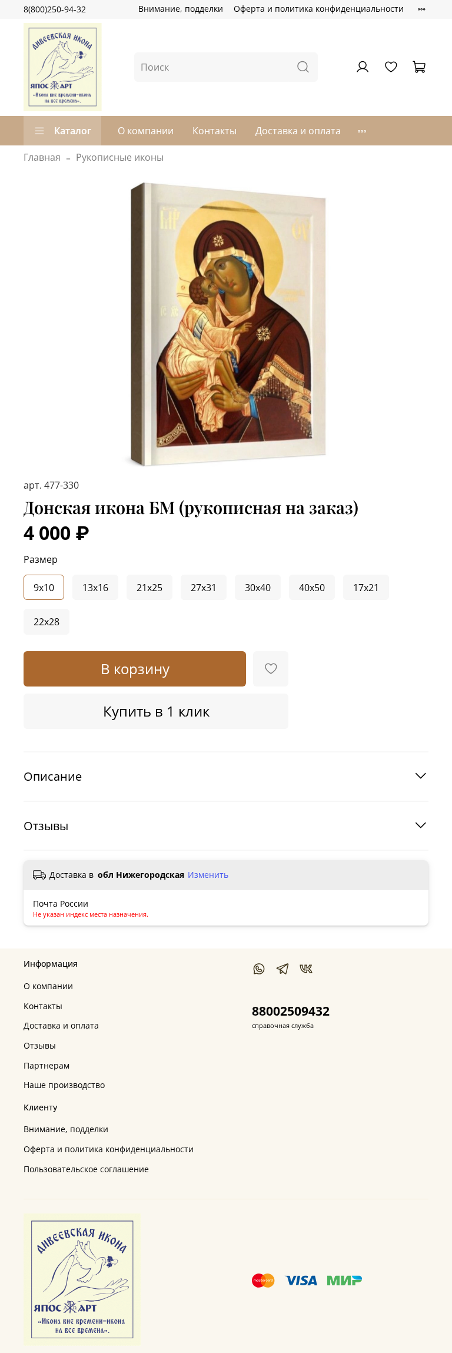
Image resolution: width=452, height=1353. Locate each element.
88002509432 (291, 1011)
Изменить (208, 875)
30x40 (258, 587)
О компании (146, 130)
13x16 (95, 587)
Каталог (72, 130)
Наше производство (64, 1084)
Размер (41, 559)
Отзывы (40, 1045)
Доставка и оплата (298, 130)
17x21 (366, 587)
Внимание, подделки (180, 8)
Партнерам (46, 1065)
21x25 (149, 587)
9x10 (44, 587)
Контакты (214, 130)
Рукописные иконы (120, 157)
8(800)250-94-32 (55, 9)
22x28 (46, 621)
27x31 (204, 587)
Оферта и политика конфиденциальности (319, 8)
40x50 (312, 587)
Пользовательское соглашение (86, 1169)
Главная (42, 157)
